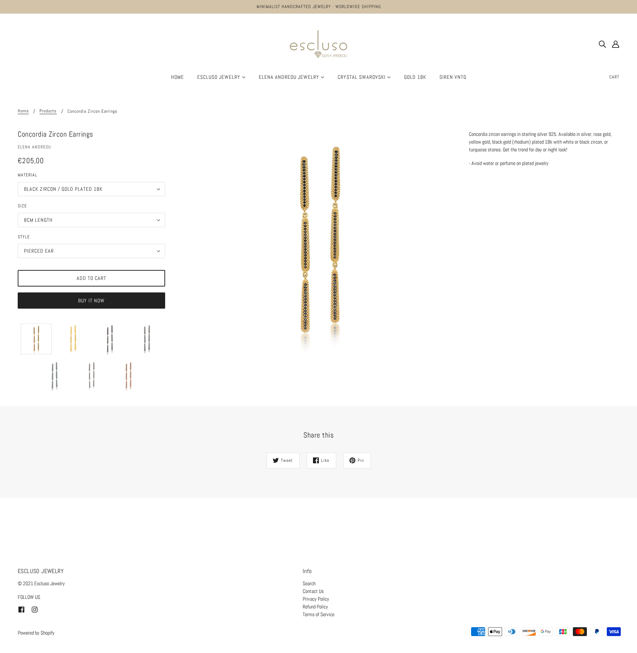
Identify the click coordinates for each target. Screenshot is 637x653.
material (27, 175)
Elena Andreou (34, 147)
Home (23, 111)
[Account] (615, 44)
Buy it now (91, 300)
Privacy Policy (316, 599)
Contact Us (313, 591)
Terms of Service (318, 614)
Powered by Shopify (36, 632)
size (22, 206)
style (24, 237)
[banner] (318, 43)
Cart (614, 77)
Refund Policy (315, 606)
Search (309, 583)
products (48, 111)
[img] (602, 44)
